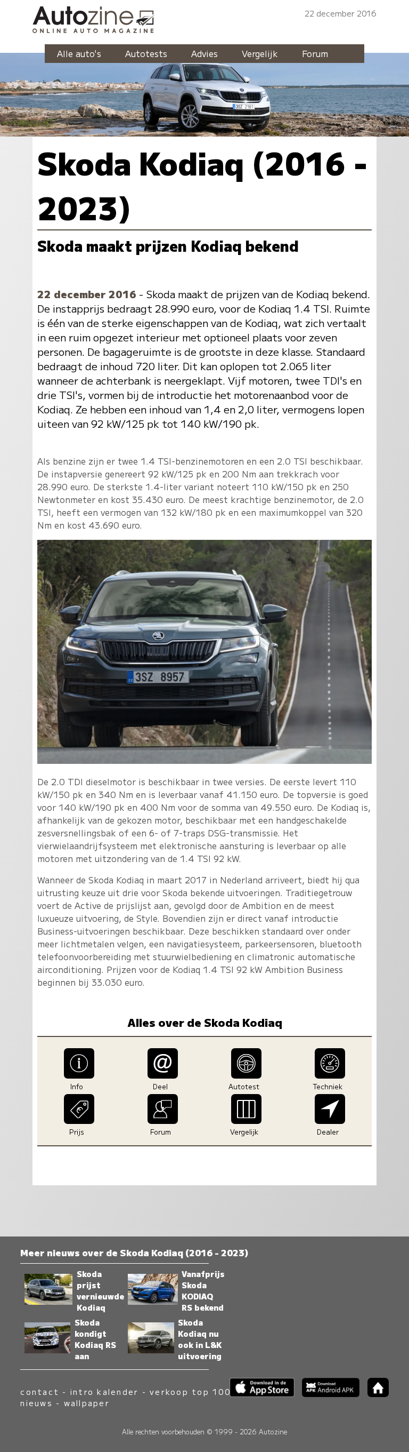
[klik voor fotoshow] (204, 760)
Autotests (146, 53)
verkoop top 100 (190, 1391)
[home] (373, 1393)
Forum (315, 53)
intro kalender (104, 1391)
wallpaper (87, 1402)
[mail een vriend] (162, 1074)
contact (39, 1391)
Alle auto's (79, 53)
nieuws (36, 1402)
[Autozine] (204, 18)
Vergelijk (260, 53)
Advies (204, 53)
